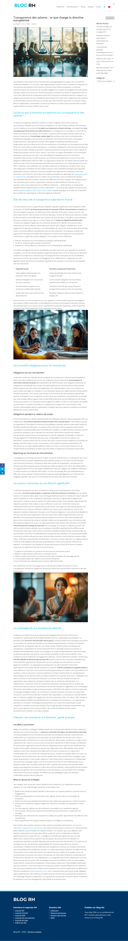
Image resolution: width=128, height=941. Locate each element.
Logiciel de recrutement (25, 918)
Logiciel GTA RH (21, 913)
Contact (98, 7)
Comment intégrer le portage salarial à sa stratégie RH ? (104, 29)
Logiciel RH (19, 911)
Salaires (34, 24)
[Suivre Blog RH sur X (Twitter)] (105, 8)
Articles (83, 7)
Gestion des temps (58, 915)
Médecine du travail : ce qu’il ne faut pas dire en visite (104, 61)
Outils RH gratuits (72, 7)
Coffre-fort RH (20, 923)
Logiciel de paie (21, 920)
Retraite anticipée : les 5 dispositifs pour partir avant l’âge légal (105, 70)
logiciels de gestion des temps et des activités (35, 190)
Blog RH (18, 24)
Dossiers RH (60, 7)
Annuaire (91, 7)
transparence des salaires (43, 871)
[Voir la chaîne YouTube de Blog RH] (109, 8)
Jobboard (54, 911)
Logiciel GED (20, 915)
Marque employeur (58, 913)
